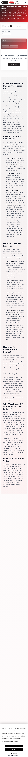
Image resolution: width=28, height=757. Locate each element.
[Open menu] (25, 2)
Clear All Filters (14, 64)
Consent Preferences (12, 755)
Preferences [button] (15, 741)
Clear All (20, 26)
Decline (14, 749)
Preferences (14, 753)
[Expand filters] (25, 26)
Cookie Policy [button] (5, 739)
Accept (14, 746)
